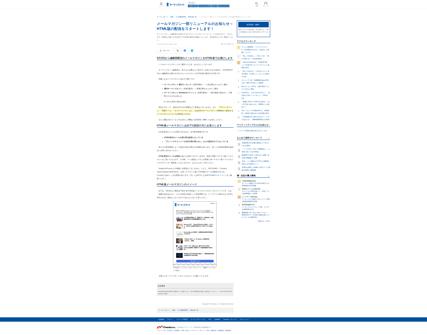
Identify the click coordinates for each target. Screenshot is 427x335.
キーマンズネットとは (198, 319)
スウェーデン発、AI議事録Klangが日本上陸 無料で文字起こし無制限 (255, 81)
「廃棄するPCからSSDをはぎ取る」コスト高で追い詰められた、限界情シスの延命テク (255, 104)
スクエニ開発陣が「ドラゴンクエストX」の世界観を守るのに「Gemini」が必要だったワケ (255, 49)
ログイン (170, 319)
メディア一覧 (161, 330)
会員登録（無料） (253, 24)
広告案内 (177, 330)
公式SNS (170, 330)
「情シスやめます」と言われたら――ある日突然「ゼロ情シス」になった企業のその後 (255, 73)
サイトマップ (244, 319)
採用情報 (221, 330)
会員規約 (217, 319)
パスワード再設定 (182, 319)
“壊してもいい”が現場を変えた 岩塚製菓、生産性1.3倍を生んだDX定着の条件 (255, 111)
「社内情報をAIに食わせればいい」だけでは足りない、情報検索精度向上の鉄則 (255, 118)
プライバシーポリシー (198, 330)
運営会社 (214, 330)
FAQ (209, 319)
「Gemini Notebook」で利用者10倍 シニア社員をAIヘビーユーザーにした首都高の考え (255, 64)
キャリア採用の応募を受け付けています (253, 131)
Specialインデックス (230, 319)
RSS (208, 330)
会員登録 (197, 119)
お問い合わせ (185, 330)
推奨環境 (228, 330)
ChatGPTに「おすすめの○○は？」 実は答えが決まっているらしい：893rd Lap (255, 95)
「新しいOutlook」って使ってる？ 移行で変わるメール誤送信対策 (255, 57)
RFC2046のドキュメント (216, 175)
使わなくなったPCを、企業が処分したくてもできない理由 (255, 87)
